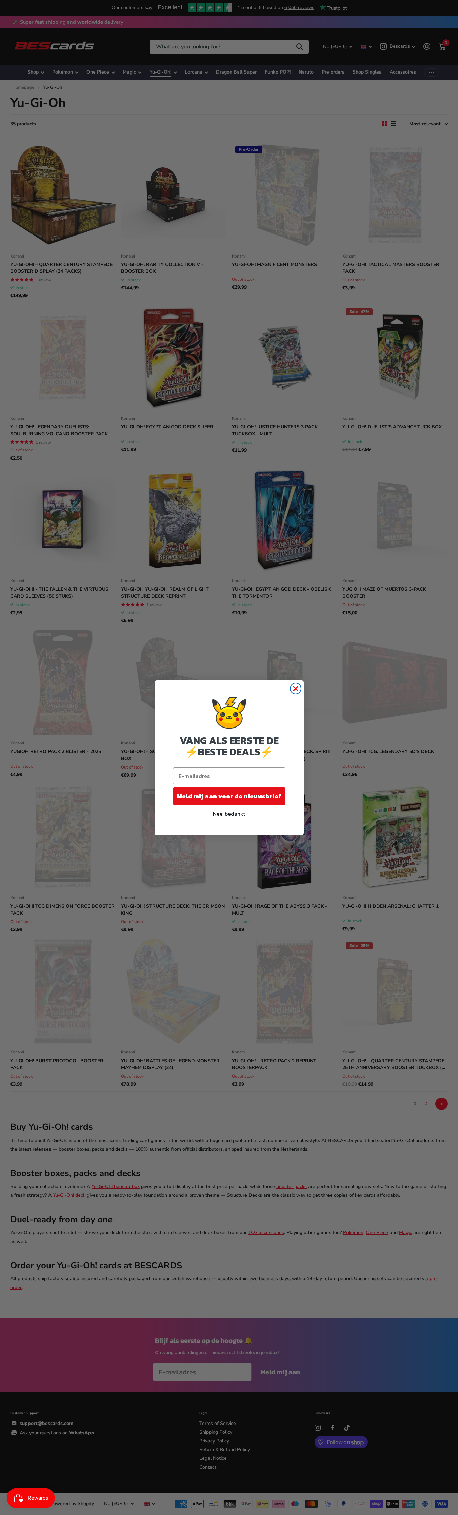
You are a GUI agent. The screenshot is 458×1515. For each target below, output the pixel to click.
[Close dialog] (295, 688)
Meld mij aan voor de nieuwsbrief (229, 796)
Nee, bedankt (229, 814)
